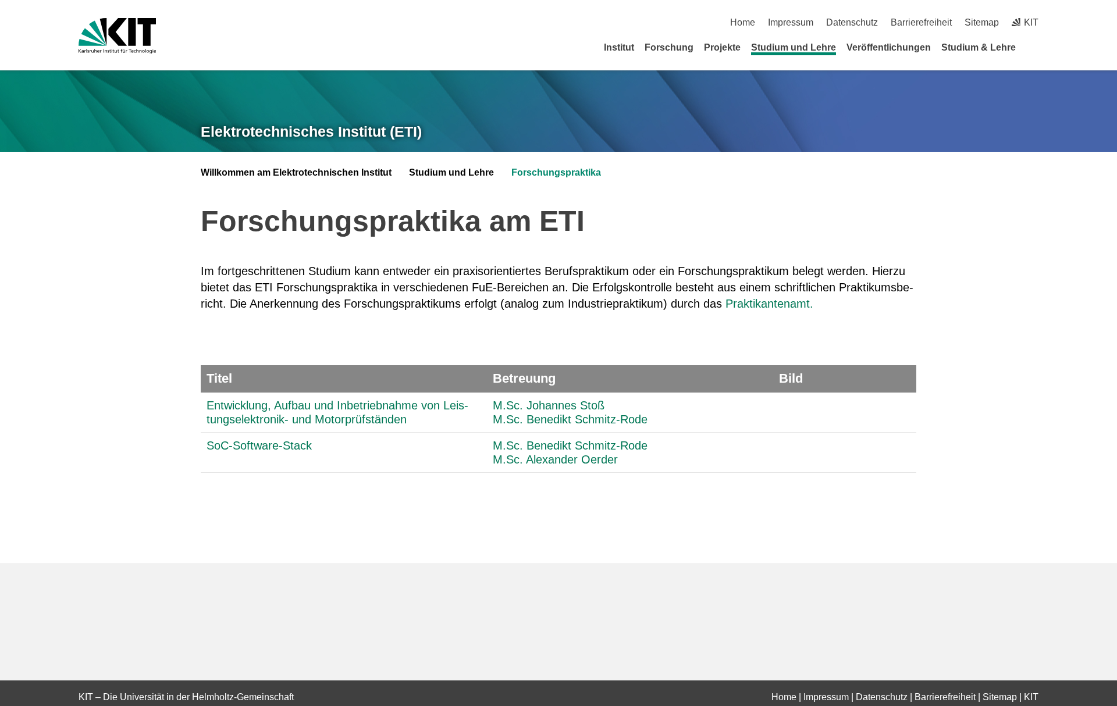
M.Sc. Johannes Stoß (548, 405)
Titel (219, 378)
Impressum (790, 22)
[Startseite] (1034, 47)
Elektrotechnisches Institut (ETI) (311, 131)
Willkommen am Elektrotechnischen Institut (296, 172)
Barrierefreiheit (921, 22)
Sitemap (982, 22)
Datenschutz (852, 22)
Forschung (669, 47)
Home (742, 22)
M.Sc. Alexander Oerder (555, 459)
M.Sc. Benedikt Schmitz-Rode (570, 419)
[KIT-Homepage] (117, 36)
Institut (619, 47)
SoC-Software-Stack (259, 445)
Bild (791, 378)
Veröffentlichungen (888, 47)
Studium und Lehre (793, 47)
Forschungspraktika (556, 172)
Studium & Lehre (978, 47)
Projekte (722, 47)
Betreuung (524, 378)
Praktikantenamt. (769, 303)
